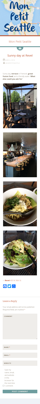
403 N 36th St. (15, 280)
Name (7, 347)
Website (7, 363)
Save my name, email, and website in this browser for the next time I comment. (10, 378)
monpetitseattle (12, 63)
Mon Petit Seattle (20, 41)
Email (7, 355)
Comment (8, 316)
